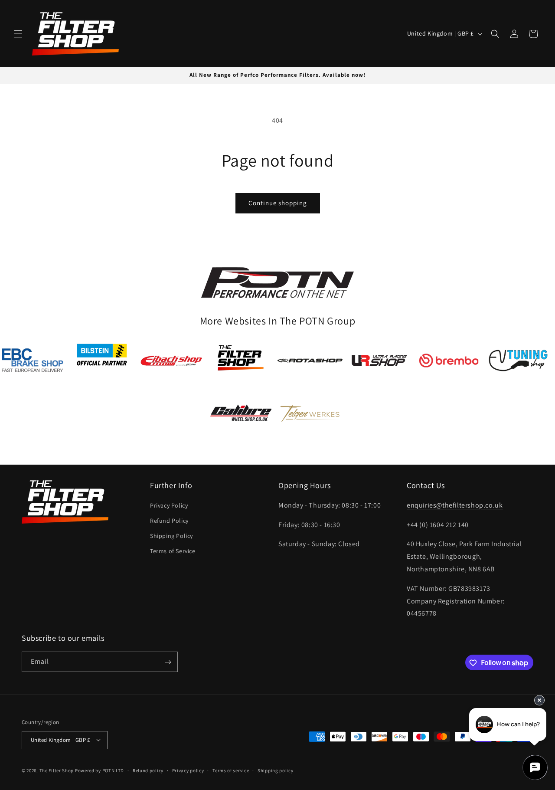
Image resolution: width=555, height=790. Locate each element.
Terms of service (230, 770)
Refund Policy (169, 520)
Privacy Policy (169, 505)
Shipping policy (276, 770)
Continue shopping (277, 203)
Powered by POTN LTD (99, 770)
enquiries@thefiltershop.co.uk (455, 505)
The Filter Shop (56, 770)
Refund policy (148, 770)
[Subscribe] (167, 662)
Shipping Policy (171, 536)
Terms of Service (173, 551)
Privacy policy (188, 770)
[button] (18, 33)
